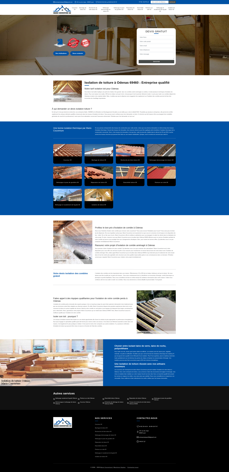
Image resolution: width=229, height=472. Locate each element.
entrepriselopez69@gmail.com (64, 2)
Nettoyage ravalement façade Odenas (66, 398)
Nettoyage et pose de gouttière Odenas (163, 398)
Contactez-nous (132, 467)
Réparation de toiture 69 (130, 8)
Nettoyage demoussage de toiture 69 (105, 9)
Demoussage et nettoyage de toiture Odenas (65, 402)
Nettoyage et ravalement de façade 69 (160, 9)
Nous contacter (78, 53)
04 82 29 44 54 (102, 2)
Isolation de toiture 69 (171, 8)
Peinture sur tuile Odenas (87, 398)
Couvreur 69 (74, 8)
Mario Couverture (106, 467)
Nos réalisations (61, 53)
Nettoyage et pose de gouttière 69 (119, 8)
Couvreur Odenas (85, 402)
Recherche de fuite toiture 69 (93, 8)
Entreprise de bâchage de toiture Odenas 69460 (114, 402)
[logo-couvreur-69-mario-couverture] (62, 9)
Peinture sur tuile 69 (149, 8)
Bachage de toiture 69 (82, 8)
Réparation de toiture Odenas (137, 398)
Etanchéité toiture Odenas (112, 398)
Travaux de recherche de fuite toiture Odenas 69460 (139, 402)
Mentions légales (120, 467)
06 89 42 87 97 (112, 2)
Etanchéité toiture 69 (140, 8)
